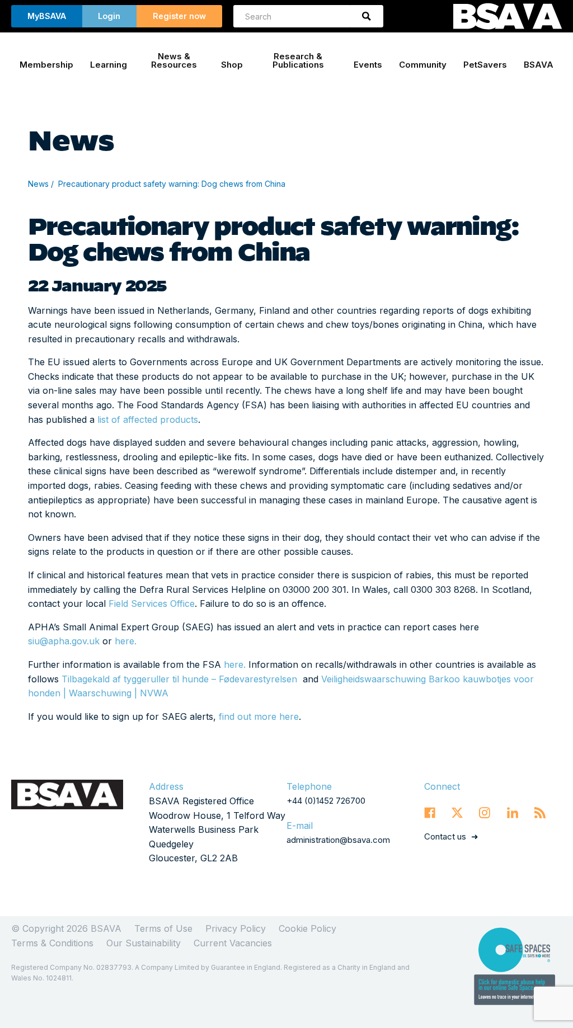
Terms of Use (163, 928)
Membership (46, 64)
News (38, 183)
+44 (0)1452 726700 (325, 800)
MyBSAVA (46, 16)
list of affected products (147, 419)
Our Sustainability (143, 943)
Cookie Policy (307, 928)
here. (126, 641)
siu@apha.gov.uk (64, 641)
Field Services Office (152, 603)
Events (368, 64)
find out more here (259, 716)
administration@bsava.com (338, 839)
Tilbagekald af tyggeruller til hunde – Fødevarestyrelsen (179, 679)
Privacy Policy (235, 928)
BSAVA (538, 64)
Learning (108, 64)
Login (109, 16)
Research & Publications (298, 60)
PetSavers (485, 64)
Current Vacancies (233, 943)
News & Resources (174, 60)
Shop (232, 64)
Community (423, 64)
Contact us (445, 836)
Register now (179, 16)
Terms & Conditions (52, 943)
